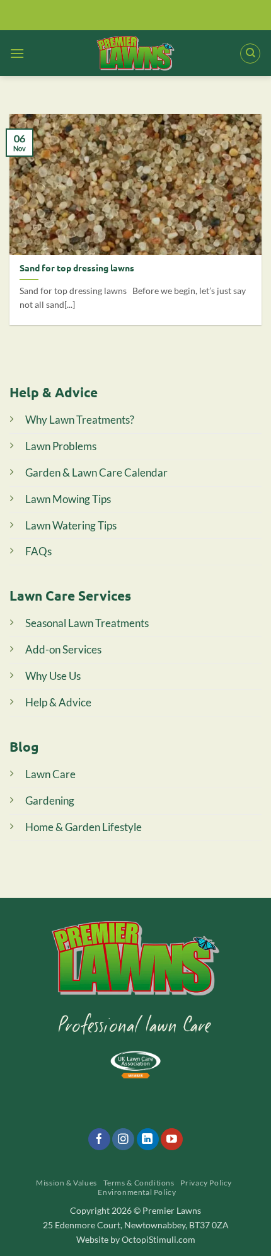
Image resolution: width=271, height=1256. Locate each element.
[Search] (250, 53)
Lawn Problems (60, 446)
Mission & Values (66, 1182)
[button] (17, 53)
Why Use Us (53, 675)
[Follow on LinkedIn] (148, 1139)
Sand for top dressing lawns (77, 268)
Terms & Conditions (139, 1182)
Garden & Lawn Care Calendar (96, 472)
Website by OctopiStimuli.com (135, 1239)
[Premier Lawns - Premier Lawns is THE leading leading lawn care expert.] (136, 53)
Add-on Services (63, 649)
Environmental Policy (137, 1192)
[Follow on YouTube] (172, 1139)
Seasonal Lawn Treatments (87, 623)
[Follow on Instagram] (123, 1139)
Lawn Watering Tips (71, 525)
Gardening (49, 800)
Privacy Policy (206, 1182)
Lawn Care (50, 774)
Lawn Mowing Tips (68, 499)
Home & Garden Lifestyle (83, 827)
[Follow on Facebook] (99, 1139)
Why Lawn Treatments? (79, 419)
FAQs (38, 551)
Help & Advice (58, 702)
